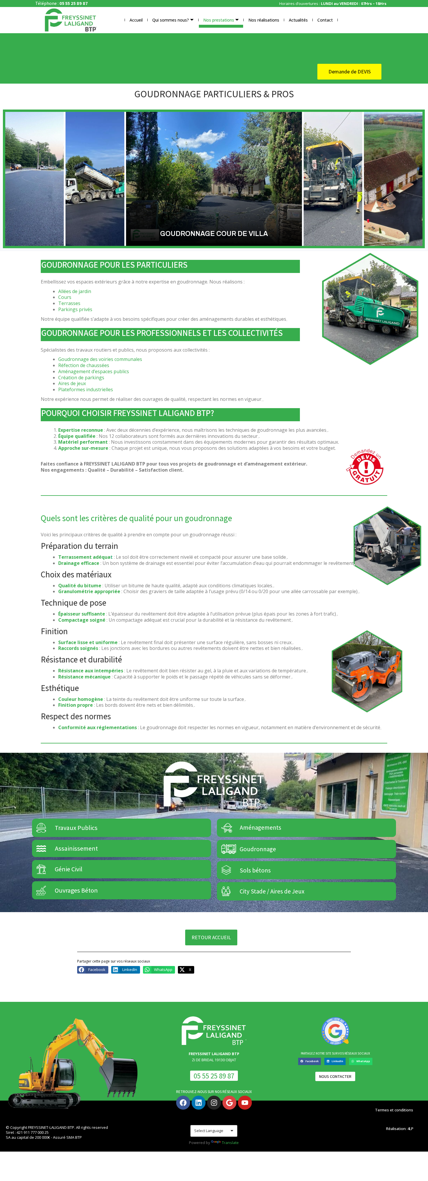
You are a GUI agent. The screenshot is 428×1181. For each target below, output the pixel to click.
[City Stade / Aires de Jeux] (226, 891)
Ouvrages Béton (76, 890)
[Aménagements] (226, 827)
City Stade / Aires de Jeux (272, 891)
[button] (92, 970)
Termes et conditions (394, 1110)
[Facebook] (183, 1103)
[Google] (229, 1103)
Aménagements (260, 828)
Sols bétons (255, 870)
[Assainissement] (41, 848)
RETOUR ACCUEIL (211, 937)
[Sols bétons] (226, 870)
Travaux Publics (76, 828)
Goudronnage (258, 849)
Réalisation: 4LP (399, 1128)
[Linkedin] (199, 1103)
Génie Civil (68, 869)
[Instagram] (214, 1103)
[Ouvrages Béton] (41, 890)
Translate (230, 1142)
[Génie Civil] (41, 869)
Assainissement (76, 848)
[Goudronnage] (226, 849)
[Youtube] (245, 1103)
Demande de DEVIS (349, 71)
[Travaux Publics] (41, 827)
